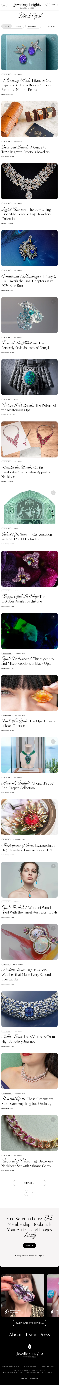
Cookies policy (48, 1366)
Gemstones (7, 653)
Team (30, 1335)
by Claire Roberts (7, 94)
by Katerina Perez (7, 156)
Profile (16, 902)
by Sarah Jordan (7, 223)
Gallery (16, 591)
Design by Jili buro (29, 1379)
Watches (6, 839)
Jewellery (6, 74)
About (15, 1335)
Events (16, 528)
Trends (16, 399)
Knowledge (18, 141)
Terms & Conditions (10, 1366)
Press (44, 1335)
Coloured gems (20, 653)
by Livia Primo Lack (8, 415)
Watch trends (17, 964)
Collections (18, 74)
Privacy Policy (29, 1366)
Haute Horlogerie (19, 839)
